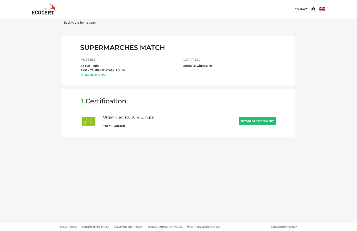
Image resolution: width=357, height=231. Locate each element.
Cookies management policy (165, 227)
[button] (322, 9)
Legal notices (68, 227)
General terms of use (95, 227)
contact (301, 9)
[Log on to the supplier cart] (313, 9)
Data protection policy (128, 227)
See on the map (95, 74)
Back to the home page (80, 22)
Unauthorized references (203, 227)
